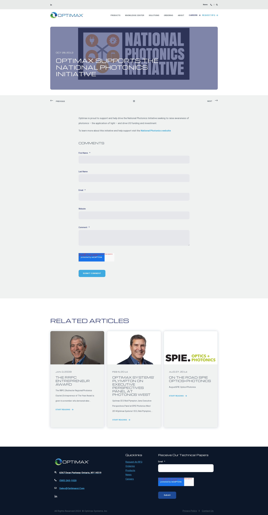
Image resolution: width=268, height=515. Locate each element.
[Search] (217, 4)
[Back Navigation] (134, 101)
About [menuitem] (181, 15)
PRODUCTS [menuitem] (115, 15)
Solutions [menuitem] (154, 15)
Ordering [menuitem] (168, 15)
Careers (193, 15)
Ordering (130, 466)
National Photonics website (156, 130)
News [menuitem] (205, 4)
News (128, 474)
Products (130, 470)
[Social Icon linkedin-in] (51, 5)
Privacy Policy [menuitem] (190, 511)
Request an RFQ (133, 462)
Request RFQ (208, 15)
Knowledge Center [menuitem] (134, 15)
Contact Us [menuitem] (208, 511)
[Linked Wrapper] (82, 454)
